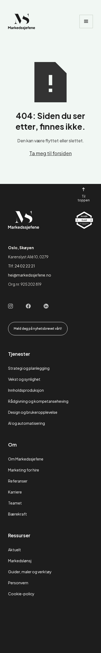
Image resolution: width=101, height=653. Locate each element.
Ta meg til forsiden (50, 153)
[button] (86, 21)
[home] (21, 21)
